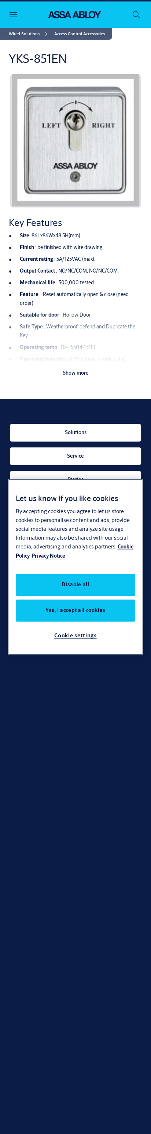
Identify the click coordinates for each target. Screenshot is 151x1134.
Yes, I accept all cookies (75, 610)
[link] (29, 33)
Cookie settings (75, 635)
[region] (76, 567)
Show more (76, 373)
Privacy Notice (48, 555)
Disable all (75, 584)
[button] (79, 33)
